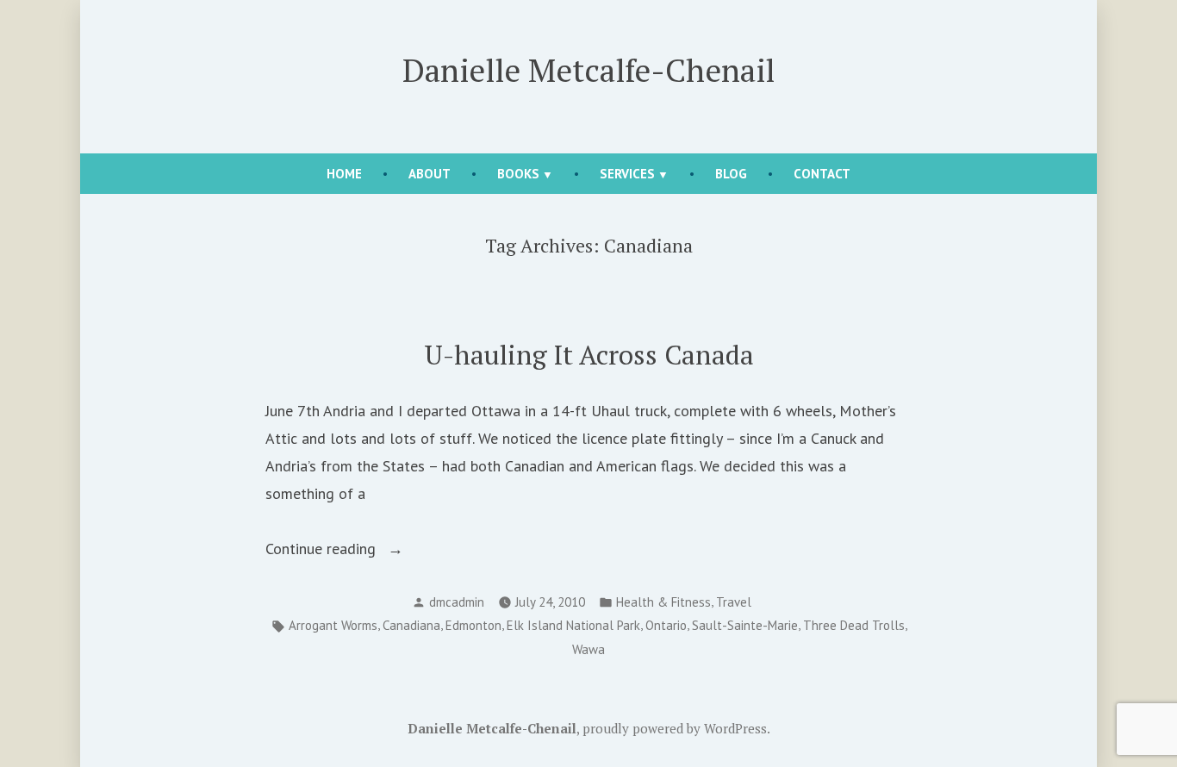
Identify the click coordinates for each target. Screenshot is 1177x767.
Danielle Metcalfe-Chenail (588, 69)
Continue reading (349, 550)
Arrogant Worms (333, 625)
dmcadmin (456, 602)
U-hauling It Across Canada (589, 354)
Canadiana (411, 625)
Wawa (588, 649)
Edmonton (473, 625)
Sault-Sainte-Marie (745, 625)
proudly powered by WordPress (674, 728)
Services (627, 173)
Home (344, 173)
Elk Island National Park (573, 625)
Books (518, 173)
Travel (733, 602)
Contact (822, 173)
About (429, 173)
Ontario (666, 625)
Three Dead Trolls (854, 625)
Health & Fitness (663, 602)
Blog (731, 173)
